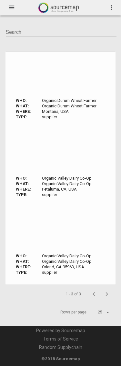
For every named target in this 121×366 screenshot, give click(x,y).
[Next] (106, 294)
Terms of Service (60, 338)
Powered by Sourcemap (60, 330)
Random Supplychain (60, 347)
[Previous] (93, 294)
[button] (97, 312)
